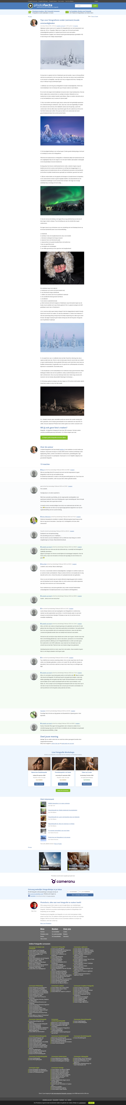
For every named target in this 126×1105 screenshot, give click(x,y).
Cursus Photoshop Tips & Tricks (37, 1008)
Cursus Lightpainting (79, 999)
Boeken (42, 936)
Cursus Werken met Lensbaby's (82, 992)
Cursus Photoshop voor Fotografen (38, 990)
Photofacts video (44, 934)
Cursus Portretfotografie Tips (36, 1037)
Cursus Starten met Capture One (59, 1070)
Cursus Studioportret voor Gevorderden (61, 1039)
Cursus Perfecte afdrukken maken (60, 1072)
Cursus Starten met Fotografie (36, 950)
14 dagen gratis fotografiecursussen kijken (54, 437)
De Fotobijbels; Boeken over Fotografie (80, 11)
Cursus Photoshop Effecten (36, 1016)
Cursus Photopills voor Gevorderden (38, 1070)
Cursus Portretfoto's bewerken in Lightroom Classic (82, 954)
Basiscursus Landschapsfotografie (60, 1024)
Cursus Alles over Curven (35, 1011)
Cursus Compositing (34, 1006)
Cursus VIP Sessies (56, 1082)
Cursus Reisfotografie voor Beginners (61, 950)
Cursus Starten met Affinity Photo (59, 1076)
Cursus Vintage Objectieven (81, 1002)
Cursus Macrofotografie (35, 1026)
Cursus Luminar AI (56, 990)
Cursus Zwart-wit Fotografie (81, 996)
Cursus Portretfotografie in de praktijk (38, 1041)
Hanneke (42, 711)
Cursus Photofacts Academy (58, 1088)
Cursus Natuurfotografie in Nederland (38, 1027)
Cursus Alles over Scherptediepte (37, 951)
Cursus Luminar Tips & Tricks (59, 989)
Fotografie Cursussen (32, 1)
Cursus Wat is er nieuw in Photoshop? (39, 1015)
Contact (65, 931)
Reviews (42, 931)
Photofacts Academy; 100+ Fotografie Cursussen (46, 11)
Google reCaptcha (51, 896)
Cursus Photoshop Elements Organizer (39, 1004)
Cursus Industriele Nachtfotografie (60, 980)
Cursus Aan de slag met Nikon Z (59, 983)
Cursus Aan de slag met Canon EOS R (61, 979)
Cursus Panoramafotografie (58, 965)
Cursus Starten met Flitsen (36, 1039)
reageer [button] (72, 469)
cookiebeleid (82, 1102)
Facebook (32, 896)
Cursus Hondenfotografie (80, 1022)
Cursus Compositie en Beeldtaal (37, 962)
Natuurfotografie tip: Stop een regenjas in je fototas (61, 823)
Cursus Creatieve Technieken (81, 987)
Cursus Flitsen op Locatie (35, 1043)
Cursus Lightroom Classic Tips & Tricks (84, 959)
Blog (42, 929)
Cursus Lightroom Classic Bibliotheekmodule (80, 966)
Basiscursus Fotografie (35, 963)
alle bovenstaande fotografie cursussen (61, 1093)
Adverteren (66, 936)
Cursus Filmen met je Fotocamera (82, 1058)
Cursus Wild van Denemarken (36, 1031)
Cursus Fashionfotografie (57, 1043)
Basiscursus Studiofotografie (58, 1040)
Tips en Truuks (94, 16)
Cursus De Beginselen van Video (82, 1059)
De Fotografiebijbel (56, 936)
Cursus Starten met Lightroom (81, 948)
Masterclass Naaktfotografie (39, 772)
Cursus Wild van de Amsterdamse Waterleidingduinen (37, 1029)
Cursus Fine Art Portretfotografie (37, 1053)
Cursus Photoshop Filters (35, 1007)
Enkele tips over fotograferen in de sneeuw (59, 837)
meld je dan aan (55, 743)
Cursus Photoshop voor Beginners (38, 987)
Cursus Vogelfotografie (80, 1021)
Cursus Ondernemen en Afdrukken (60, 1059)
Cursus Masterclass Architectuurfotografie (56, 958)
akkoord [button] (91, 1102)
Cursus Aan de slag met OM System (60, 976)
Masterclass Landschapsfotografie (60, 1022)
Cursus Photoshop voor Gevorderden (38, 992)
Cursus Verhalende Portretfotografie (38, 1045)
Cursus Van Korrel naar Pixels (59, 972)
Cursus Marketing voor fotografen (60, 1058)
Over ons (67, 929)
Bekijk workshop (39, 784)
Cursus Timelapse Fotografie (58, 973)
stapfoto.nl (62, 449)
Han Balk (44, 564)
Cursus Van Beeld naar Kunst (81, 989)
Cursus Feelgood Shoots (35, 1052)
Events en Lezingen (56, 1086)
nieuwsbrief (55, 1099)
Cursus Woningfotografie (35, 1059)
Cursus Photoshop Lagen (35, 995)
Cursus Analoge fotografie (80, 998)
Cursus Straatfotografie (57, 952)
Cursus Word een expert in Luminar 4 (61, 991)
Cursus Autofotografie (34, 1058)
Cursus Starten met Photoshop (37, 989)
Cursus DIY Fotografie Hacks (58, 981)
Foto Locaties (61, 1)
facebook (62, 1099)
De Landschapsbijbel (57, 934)
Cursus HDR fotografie (57, 964)
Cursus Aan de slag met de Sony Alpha (61, 975)
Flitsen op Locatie (87, 772)
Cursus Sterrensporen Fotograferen (60, 1028)
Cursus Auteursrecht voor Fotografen (60, 1074)
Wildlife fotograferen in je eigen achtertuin (59, 803)
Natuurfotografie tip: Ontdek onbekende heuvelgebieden (62, 810)
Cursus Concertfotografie (57, 948)
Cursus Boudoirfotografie (35, 1040)
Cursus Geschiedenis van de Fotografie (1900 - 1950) (36, 960)
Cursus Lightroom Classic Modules (83, 952)
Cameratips (32, 957)
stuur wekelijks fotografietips (80, 895)
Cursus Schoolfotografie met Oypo (60, 1061)
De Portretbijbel (55, 931)
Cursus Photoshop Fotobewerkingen (38, 1010)
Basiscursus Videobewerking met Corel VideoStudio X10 (82, 1064)
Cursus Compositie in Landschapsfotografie (57, 1030)
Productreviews (55, 1078)
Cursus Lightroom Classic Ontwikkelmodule (80, 957)
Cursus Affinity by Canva (57, 1077)
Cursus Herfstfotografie (35, 1025)
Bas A (43, 469)
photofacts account (47, 1099)
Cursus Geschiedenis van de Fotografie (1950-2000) (36, 966)
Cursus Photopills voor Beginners (37, 1069)
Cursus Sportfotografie (57, 956)
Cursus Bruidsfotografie (80, 1037)
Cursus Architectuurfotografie (58, 951)
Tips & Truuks (43, 938)
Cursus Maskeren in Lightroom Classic (84, 951)
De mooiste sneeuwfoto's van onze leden (58, 830)
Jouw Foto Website (69, 1)
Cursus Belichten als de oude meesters (61, 1041)
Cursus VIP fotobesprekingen (36, 1072)
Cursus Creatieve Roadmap (81, 991)
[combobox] (83, 5)
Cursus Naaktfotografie (35, 1049)
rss (66, 1099)
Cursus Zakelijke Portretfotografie (37, 1051)
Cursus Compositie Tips (57, 977)
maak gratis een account (67, 743)
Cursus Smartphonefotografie (59, 971)
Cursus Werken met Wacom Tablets (60, 1069)
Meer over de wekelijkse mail (35, 894)
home (30, 16)
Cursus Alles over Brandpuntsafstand (38, 964)
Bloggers (65, 934)
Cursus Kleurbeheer (56, 960)
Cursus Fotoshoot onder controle (37, 1044)
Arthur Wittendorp (46, 516)
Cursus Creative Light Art (80, 1000)
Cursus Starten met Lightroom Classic (83, 950)
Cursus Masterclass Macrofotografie (38, 1023)
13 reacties (75, 25)
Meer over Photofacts (45, 923)
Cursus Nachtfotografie (57, 967)
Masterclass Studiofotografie (58, 1037)
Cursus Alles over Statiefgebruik (37, 968)
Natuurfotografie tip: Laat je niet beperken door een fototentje (63, 817)
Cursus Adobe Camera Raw (36, 994)
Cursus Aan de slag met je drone (59, 1073)
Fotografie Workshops (43, 1)
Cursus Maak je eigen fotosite (59, 1089)
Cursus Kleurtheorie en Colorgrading (38, 991)
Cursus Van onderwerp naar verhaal (83, 990)
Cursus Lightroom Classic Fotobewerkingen (80, 961)
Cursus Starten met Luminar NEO (60, 987)
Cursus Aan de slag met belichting (38, 953)
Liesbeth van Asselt (61, 25)
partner (69, 1099)
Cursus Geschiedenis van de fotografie (39, 958)
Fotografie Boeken (53, 1)
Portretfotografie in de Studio (63, 772)
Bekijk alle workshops (63, 790)
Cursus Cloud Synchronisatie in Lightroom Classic (82, 974)
